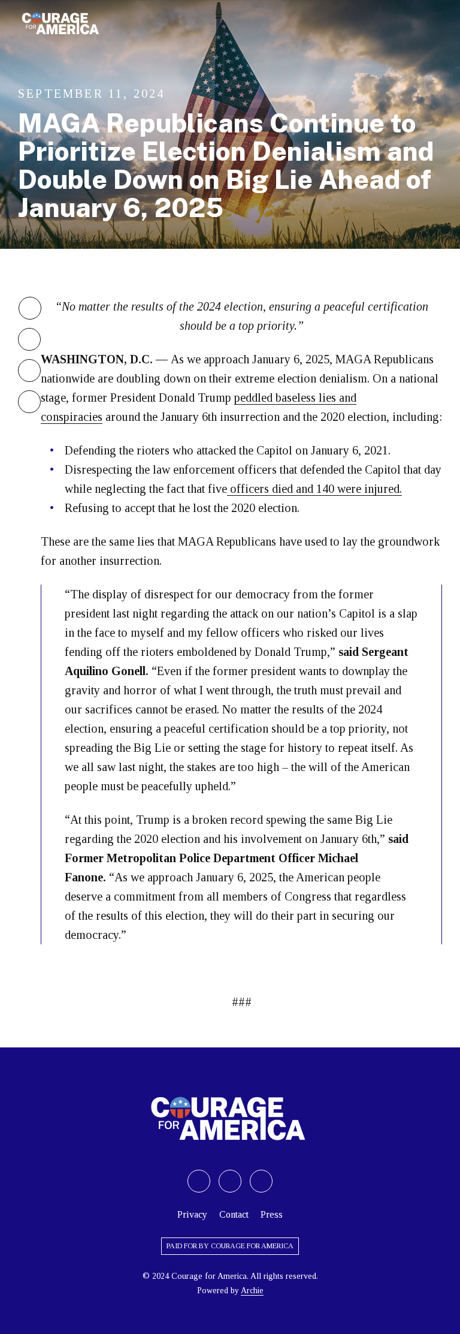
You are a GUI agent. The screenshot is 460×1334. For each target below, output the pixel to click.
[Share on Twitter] (198, 1181)
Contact (234, 1214)
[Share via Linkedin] (29, 370)
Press (272, 1214)
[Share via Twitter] (30, 308)
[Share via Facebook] (29, 339)
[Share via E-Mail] (29, 401)
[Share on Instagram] (261, 1181)
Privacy (192, 1214)
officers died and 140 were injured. (314, 488)
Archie (252, 1290)
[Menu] (436, 24)
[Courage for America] (61, 24)
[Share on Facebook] (230, 1181)
